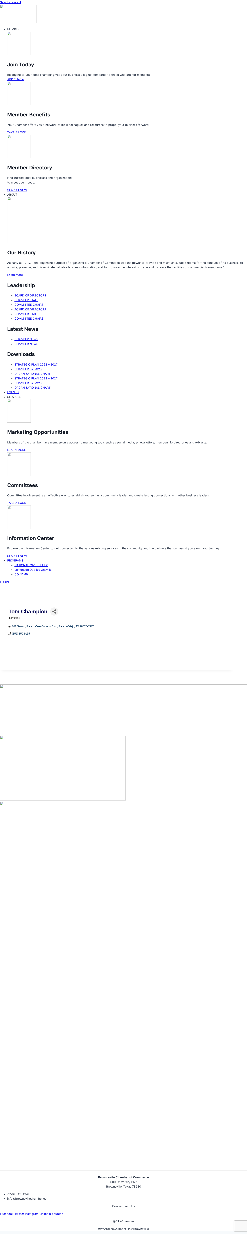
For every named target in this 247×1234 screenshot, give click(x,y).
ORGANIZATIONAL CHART (32, 373)
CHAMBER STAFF (26, 300)
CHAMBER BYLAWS (28, 369)
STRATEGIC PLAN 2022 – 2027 (36, 364)
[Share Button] (54, 611)
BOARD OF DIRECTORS (30, 295)
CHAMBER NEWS (26, 339)
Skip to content (10, 2)
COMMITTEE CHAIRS (28, 304)
